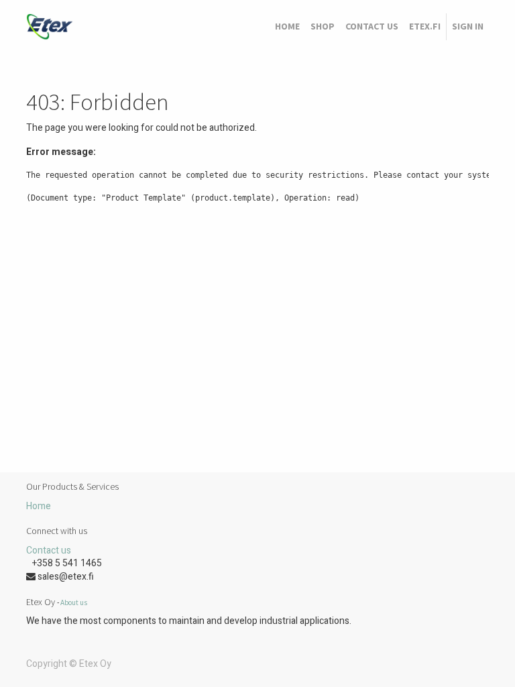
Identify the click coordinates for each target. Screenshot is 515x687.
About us (73, 602)
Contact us (48, 550)
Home (38, 506)
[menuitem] (287, 26)
